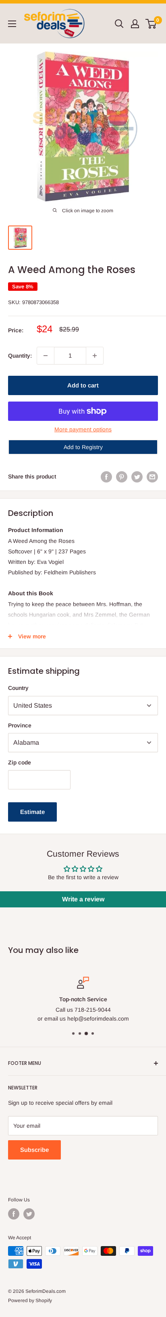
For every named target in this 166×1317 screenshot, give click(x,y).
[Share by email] (152, 476)
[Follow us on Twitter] (29, 1214)
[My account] (135, 23)
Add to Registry (83, 447)
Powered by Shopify (30, 1300)
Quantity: (20, 355)
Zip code (19, 762)
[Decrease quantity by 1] (45, 355)
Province (19, 725)
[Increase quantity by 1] (94, 355)
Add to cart (83, 385)
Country (18, 688)
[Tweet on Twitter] (137, 476)
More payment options (83, 429)
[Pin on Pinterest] (121, 476)
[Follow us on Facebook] (13, 1214)
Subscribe (34, 1149)
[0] (151, 24)
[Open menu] (12, 24)
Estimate (32, 811)
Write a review (83, 899)
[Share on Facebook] (106, 476)
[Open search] (119, 23)
